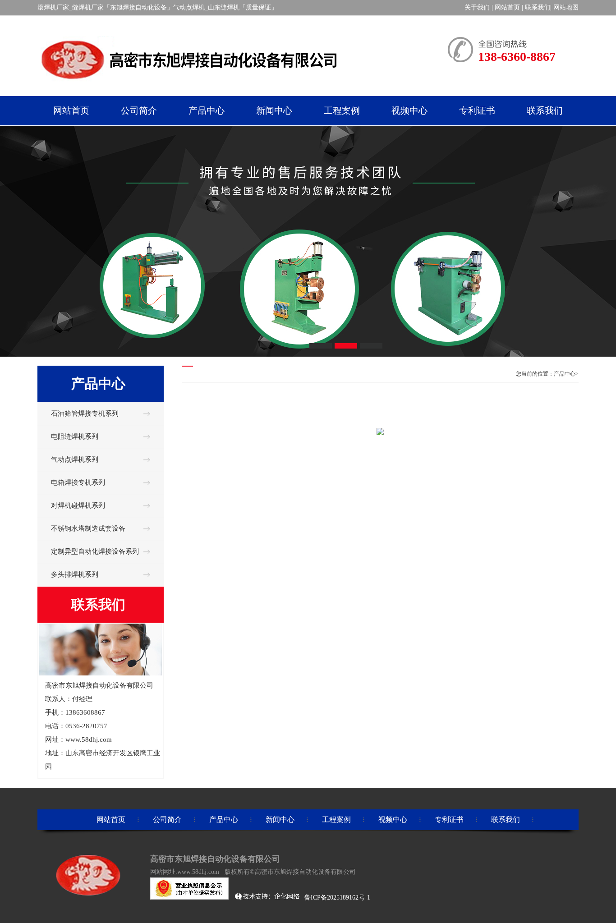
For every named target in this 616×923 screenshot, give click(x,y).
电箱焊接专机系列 (78, 482)
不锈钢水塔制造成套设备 (88, 528)
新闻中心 (280, 819)
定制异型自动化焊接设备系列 (95, 551)
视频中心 (392, 819)
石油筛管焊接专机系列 (85, 413)
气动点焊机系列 (74, 459)
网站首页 (507, 7)
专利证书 (449, 819)
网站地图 (566, 7)
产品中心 (223, 819)
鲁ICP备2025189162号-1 (338, 897)
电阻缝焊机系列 (74, 436)
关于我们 (477, 7)
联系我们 (537, 7)
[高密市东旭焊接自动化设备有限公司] (190, 85)
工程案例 (336, 819)
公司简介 (167, 819)
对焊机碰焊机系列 (78, 505)
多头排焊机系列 (74, 574)
